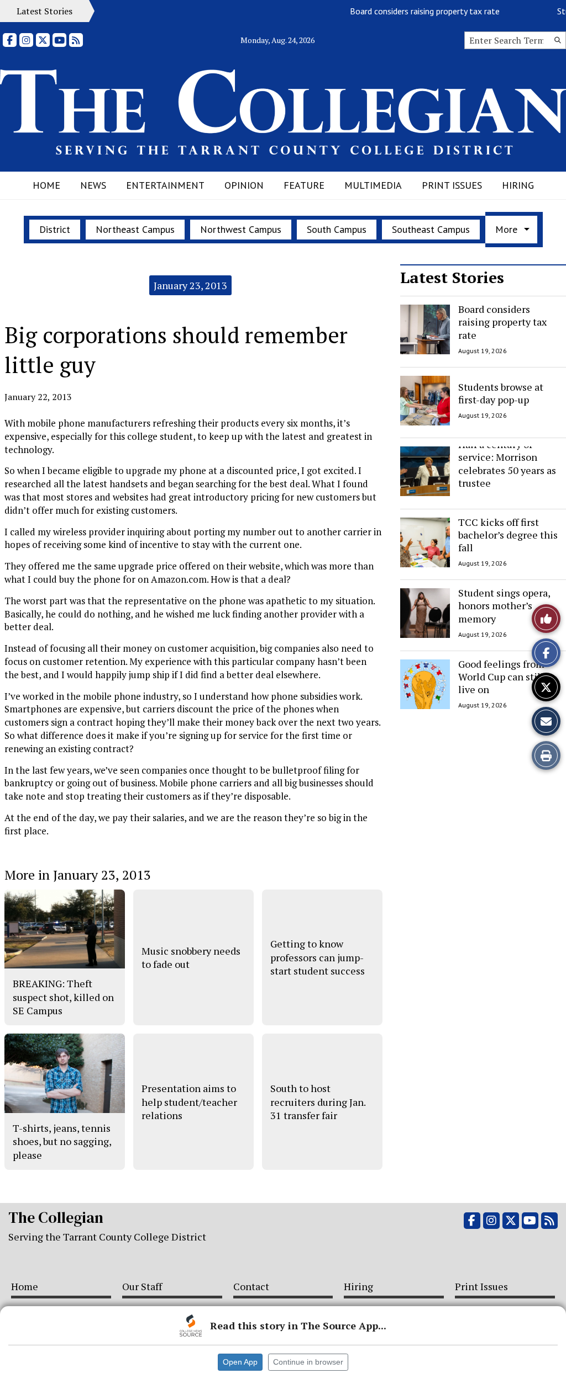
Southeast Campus (431, 229)
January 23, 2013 (190, 285)
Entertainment (165, 185)
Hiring (518, 185)
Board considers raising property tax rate (411, 11)
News (93, 185)
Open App (240, 1361)
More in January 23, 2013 (77, 874)
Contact (251, 1286)
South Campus (336, 229)
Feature (304, 185)
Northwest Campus (240, 229)
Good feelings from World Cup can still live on (501, 676)
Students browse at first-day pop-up (500, 393)
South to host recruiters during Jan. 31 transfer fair (317, 1102)
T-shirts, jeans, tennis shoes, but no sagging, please (62, 1141)
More (506, 229)
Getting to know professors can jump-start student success (317, 957)
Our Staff (142, 1286)
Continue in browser (308, 1361)
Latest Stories (452, 277)
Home (46, 185)
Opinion (244, 185)
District (54, 229)
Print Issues (452, 185)
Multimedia (373, 185)
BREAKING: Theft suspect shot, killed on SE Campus (63, 997)
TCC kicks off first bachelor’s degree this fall (508, 535)
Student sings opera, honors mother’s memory (504, 605)
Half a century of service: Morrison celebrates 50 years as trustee (507, 463)
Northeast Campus (135, 229)
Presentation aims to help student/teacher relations (189, 1102)
